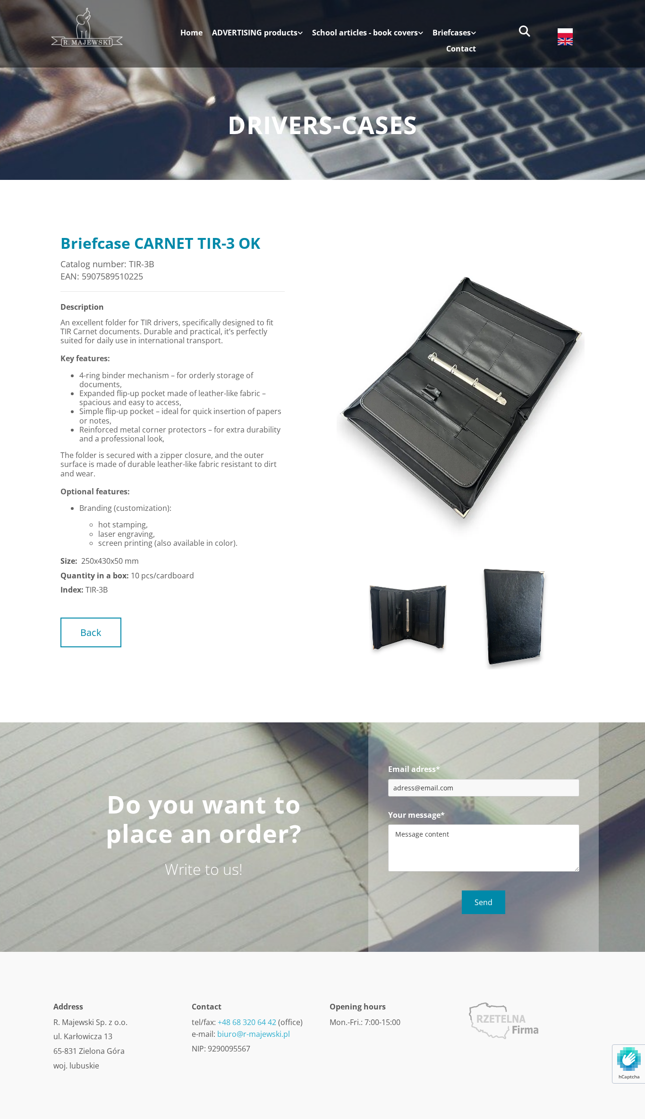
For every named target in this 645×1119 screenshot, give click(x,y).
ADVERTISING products (254, 33)
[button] (90, 632)
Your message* (416, 815)
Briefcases (452, 33)
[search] (525, 31)
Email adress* (414, 769)
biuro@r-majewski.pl (253, 1034)
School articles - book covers (365, 33)
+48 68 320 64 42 (247, 1022)
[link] (253, 36)
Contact (461, 49)
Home (191, 33)
